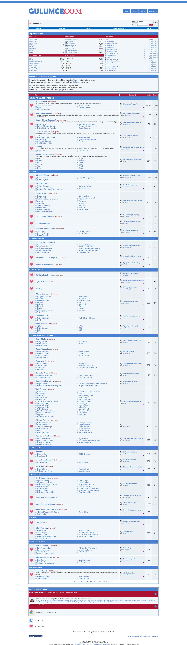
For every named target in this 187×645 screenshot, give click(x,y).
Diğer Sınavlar (42, 328)
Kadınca (32, 172)
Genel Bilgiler (33, 70)
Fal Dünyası (83, 151)
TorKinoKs (98, 600)
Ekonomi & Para (43, 344)
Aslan (39, 162)
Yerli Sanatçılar (42, 366)
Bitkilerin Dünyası (85, 377)
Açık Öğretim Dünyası (87, 318)
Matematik (83, 304)
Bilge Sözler (41, 454)
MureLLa (127, 353)
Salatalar (40, 204)
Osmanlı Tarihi (84, 409)
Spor (30, 58)
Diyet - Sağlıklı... (34, 65)
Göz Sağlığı (83, 481)
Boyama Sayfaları (85, 186)
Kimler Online (153, 11)
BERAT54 (32, 46)
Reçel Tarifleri (84, 209)
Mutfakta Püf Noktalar (45, 211)
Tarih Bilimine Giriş (86, 399)
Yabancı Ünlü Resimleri (87, 245)
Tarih (80, 302)
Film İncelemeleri (43, 550)
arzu (126, 161)
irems (31, 52)
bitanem (31, 50)
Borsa (81, 344)
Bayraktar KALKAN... (112, 67)
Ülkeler (81, 394)
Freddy (89, 602)
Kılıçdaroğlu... (110, 41)
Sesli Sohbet (42, 578)
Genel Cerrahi (84, 483)
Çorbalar (82, 200)
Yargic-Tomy (33, 39)
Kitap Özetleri (84, 352)
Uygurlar (40, 415)
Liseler (39, 320)
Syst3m (127, 575)
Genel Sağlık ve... (34, 67)
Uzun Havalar (84, 430)
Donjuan (47, 602)
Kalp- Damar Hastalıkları (88, 484)
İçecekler (82, 205)
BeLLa (126, 149)
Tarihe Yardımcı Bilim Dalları (47, 401)
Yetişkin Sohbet (84, 577)
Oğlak (81, 166)
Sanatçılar (82, 364)
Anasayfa (126, 11)
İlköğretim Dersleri (44, 297)
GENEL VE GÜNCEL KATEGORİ (41, 98)
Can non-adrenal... (73, 40)
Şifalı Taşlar (41, 514)
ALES (39, 326)
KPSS (81, 326)
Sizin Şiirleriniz (84, 471)
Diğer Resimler (84, 252)
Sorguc (78, 602)
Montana (127, 454)
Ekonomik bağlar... (112, 43)
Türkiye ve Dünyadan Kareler (89, 249)
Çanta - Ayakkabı (43, 180)
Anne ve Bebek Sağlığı (87, 139)
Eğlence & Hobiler (36, 239)
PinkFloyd (128, 177)
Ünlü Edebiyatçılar (44, 423)
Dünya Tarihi (41, 399)
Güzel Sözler (42, 463)
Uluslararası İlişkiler (44, 310)
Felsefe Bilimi (84, 403)
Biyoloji (40, 306)
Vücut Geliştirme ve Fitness (89, 534)
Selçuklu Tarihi (42, 409)
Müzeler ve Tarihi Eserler (46, 411)
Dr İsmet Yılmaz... (72, 52)
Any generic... (71, 41)
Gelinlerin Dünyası (44, 141)
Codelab (120, 600)
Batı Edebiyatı (42, 428)
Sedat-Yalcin (33, 43)
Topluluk (62, 28)
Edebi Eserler (42, 425)
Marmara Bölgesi (43, 439)
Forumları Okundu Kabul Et (83, 582)
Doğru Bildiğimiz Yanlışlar (46, 128)
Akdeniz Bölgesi (85, 442)
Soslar (81, 204)
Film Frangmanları (44, 548)
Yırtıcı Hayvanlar (43, 377)
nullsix (126, 275)
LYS (38, 330)
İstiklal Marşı (42, 398)
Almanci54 (32, 41)
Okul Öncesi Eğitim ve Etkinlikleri (49, 190)
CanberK (132, 600)
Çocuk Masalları (43, 186)
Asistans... (109, 65)
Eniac (37, 602)
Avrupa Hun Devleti (44, 413)
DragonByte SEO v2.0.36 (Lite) (82, 644)
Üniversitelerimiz (43, 318)
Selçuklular (83, 415)
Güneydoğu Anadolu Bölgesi (89, 440)
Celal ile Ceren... (72, 45)
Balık (81, 168)
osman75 (127, 187)
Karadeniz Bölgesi (44, 444)
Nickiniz (134, 22)
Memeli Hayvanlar (85, 376)
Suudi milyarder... (111, 70)
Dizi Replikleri (42, 562)
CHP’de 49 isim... (111, 68)
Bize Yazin (131, 636)
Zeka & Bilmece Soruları (46, 126)
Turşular (82, 207)
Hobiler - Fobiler (84, 531)
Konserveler (41, 207)
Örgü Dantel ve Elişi (44, 143)
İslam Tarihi (41, 392)
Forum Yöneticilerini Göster (103, 582)
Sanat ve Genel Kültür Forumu (41, 335)
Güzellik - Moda (34, 69)
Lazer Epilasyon (43, 233)
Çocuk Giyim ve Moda (45, 188)
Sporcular (40, 367)
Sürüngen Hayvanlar (44, 376)
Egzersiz (82, 141)
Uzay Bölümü (42, 342)
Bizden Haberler (35, 567)
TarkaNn (38, 600)
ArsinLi (126, 461)
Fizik (80, 306)
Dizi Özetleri (41, 560)
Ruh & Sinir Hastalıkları (46, 492)
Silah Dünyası (42, 532)
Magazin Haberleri (44, 110)
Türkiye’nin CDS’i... (112, 51)
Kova (39, 168)
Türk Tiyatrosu (42, 552)
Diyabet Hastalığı (85, 486)
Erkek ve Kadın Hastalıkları (89, 488)
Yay (38, 166)
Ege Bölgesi (83, 439)
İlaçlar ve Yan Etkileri (45, 483)
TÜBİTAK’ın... (110, 45)
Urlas (59, 600)
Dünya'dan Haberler (35, 61)
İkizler (39, 160)
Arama (149, 28)
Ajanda (87, 28)
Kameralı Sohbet (43, 577)
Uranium (127, 232)
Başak (81, 162)
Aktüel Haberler (34, 63)
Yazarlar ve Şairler (85, 432)
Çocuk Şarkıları (84, 188)
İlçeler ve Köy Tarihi (86, 396)
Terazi (39, 164)
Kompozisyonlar (43, 300)
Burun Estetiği (42, 235)
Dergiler (81, 354)
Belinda (127, 523)
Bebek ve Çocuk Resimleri (88, 251)
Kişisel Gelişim (42, 357)
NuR (62, 600)
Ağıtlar (39, 430)
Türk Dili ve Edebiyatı (45, 427)
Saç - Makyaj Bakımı (87, 178)
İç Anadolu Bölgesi (44, 442)
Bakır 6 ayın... (110, 47)
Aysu (126, 485)
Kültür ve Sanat (43, 432)
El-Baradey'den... (72, 50)
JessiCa (127, 137)
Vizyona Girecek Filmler (46, 554)
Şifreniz (134, 25)
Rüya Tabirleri (42, 151)
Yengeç (81, 160)
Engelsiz (127, 426)
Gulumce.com (141, 636)
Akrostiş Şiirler (84, 469)
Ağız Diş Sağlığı (43, 481)
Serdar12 (127, 282)
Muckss (66, 600)
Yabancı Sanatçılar (86, 366)
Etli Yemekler (42, 198)
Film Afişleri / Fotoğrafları (88, 548)
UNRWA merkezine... (113, 53)
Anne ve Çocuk (84, 137)
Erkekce (32, 518)
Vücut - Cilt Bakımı (44, 178)
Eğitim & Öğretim (36, 270)
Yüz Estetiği (41, 231)
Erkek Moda (41, 531)
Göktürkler (83, 413)
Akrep (81, 164)
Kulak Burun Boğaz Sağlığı (89, 490)
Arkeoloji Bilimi (42, 403)
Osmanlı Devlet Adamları (88, 367)
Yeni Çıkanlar (42, 355)
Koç (38, 159)
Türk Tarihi (83, 398)
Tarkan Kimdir (71, 47)
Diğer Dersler (42, 312)
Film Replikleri (84, 552)
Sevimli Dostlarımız (44, 249)
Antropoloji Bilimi (43, 407)
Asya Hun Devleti (85, 411)
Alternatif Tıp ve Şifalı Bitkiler (48, 512)
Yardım (38, 28)
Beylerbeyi (32, 48)
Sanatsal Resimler (44, 251)
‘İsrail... (108, 57)
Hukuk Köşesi (42, 345)
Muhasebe (83, 310)
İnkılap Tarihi (83, 407)
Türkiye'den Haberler (44, 106)
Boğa (81, 159)
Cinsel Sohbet (84, 578)
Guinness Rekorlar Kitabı (88, 126)
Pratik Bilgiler (42, 124)
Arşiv (148, 636)
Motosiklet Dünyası (86, 536)
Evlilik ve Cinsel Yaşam (46, 137)
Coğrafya (40, 304)
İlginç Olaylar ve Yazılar (87, 124)
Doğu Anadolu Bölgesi (45, 440)
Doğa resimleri (42, 247)
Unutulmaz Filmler (85, 550)
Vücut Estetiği (84, 233)
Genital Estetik (84, 231)
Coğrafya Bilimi (84, 401)
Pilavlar (40, 202)
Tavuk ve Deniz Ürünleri (87, 198)
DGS (80, 328)
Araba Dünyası (42, 534)
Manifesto (128, 115)
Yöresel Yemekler (43, 205)
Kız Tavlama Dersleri (86, 532)
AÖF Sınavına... (72, 43)
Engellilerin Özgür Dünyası (47, 484)
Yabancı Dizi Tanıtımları (46, 564)
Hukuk (81, 308)
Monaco (127, 124)
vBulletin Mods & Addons (101, 644)
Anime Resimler (43, 252)
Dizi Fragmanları (85, 560)
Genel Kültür (41, 394)
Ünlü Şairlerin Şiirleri (44, 471)
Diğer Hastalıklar (85, 492)
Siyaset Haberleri (85, 108)
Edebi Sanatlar (84, 428)
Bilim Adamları (42, 364)
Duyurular (134, 11)
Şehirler (40, 396)
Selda (67, 60)
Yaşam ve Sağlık (35, 474)
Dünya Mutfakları (43, 209)
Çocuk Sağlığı (42, 486)
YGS (80, 330)
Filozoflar (40, 369)
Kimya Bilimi (83, 405)
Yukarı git (155, 636)
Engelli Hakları (42, 384)
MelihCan (32, 45)
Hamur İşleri (41, 196)
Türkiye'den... (153, 41)
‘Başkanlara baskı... (112, 61)
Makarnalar (83, 202)
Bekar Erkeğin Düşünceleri (47, 536)
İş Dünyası (83, 342)
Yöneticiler (143, 11)
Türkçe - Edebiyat (85, 300)
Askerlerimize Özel (44, 538)
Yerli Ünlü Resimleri (44, 245)
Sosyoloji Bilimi (43, 405)
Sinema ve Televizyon (38, 542)
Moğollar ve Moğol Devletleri (89, 392)
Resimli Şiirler (42, 469)
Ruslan (127, 216)
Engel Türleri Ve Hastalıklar (89, 386)
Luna (126, 318)
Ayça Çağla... (71, 48)
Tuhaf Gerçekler (85, 128)
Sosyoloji (82, 298)
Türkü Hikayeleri (85, 454)
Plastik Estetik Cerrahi (45, 490)
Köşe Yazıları (84, 355)
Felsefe (40, 302)
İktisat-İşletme (42, 298)
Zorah (126, 223)
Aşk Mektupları (84, 463)
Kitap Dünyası (42, 352)
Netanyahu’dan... (111, 55)
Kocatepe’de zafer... (112, 63)
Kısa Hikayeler (42, 456)
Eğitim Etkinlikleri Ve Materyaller (49, 386)
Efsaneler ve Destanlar (45, 417)
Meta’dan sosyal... (112, 49)
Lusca (126, 202)
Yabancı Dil (83, 297)
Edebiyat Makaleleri (86, 423)
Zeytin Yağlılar (84, 196)
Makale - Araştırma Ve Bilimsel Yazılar (93, 384)
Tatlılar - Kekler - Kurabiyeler (47, 200)
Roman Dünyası (43, 354)
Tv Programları (84, 562)
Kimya (39, 308)
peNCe (84, 600)
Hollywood (128, 440)
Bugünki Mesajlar (119, 28)
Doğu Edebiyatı (84, 425)
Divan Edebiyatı (85, 427)
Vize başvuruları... (112, 59)
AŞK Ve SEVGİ (35, 448)
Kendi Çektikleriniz (86, 247)
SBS (39, 332)
